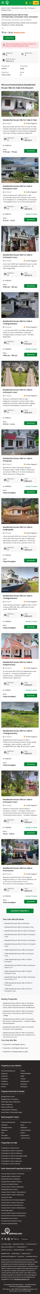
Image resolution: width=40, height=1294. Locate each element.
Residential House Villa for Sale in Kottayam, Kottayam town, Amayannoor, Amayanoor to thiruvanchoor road (19, 1035)
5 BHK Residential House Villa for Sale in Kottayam (18, 960)
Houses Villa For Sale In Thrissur (11, 1182)
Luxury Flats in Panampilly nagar (11, 1112)
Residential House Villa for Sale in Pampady (17, 459)
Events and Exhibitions (8, 1256)
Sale (8, 8)
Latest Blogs (15, 1254)
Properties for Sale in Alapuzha (11, 1161)
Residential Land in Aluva (9, 1189)
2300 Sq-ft (28, 891)
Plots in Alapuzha (7, 1104)
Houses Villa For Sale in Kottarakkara (13, 1208)
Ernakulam (4, 1079)
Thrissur (23, 1079)
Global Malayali (19, 1250)
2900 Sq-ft (28, 275)
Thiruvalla (4, 1135)
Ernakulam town (26, 1122)
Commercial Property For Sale (11, 1221)
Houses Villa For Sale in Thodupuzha (13, 1216)
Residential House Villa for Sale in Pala (20, 120)
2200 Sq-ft (28, 209)
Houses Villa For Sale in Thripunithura (13, 1192)
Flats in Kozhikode (7, 1107)
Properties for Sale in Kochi (10, 1148)
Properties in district (14, 1044)
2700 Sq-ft (28, 685)
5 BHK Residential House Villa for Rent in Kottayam (18, 984)
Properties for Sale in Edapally (11, 1158)
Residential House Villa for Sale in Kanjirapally (17, 528)
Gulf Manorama (6, 1250)
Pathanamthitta (26, 1073)
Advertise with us (31, 1256)
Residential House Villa (19, 8)
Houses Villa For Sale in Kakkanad (12, 1187)
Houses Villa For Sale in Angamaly (12, 1195)
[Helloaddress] (7, 3)
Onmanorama (31, 1244)
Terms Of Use (23, 1291)
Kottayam (31, 8)
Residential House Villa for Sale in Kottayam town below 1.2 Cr (20, 978)
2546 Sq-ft (28, 412)
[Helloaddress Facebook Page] (2, 1239)
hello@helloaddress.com (22, 1279)
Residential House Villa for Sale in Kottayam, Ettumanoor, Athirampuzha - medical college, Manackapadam (19, 1021)
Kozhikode (4, 1084)
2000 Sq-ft (28, 550)
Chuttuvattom (21, 1247)
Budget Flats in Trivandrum (10, 1099)
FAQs (29, 1291)
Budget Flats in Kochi (8, 1097)
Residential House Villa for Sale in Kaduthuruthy (17, 663)
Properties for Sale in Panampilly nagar (14, 1156)
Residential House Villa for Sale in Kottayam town (17, 187)
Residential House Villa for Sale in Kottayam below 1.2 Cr (20, 966)
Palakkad (4, 1081)
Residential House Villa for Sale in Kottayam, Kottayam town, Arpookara (18, 1028)
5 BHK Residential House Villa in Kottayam (19, 950)
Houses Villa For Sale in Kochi (10, 1176)
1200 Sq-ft (28, 140)
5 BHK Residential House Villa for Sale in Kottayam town (18, 972)
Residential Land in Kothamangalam (13, 1200)
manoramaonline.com (23, 1286)
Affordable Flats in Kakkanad (10, 1102)
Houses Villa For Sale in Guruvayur (12, 1203)
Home (3, 8)
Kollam (23, 1071)
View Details (31, 151)
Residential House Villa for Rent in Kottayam (20, 940)
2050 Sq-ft (28, 616)
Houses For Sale (6, 1197)
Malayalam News (19, 1244)
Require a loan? (19, 32)
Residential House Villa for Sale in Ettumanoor (17, 869)
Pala (2, 1133)
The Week (29, 1250)
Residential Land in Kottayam (10, 1179)
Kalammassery (26, 1130)
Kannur (3, 1087)
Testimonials (26, 1254)
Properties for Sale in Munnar (10, 1164)
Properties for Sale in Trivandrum (12, 1151)
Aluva (22, 1125)
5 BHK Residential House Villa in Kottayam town (19, 955)
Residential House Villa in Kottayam (17, 923)
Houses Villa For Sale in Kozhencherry (13, 1213)
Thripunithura (25, 1135)
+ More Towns (25, 1138)
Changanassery (6, 1127)
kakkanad (24, 1127)
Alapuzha (4, 1073)
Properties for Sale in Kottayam (11, 1153)
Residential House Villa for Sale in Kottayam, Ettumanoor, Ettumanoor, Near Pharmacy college (18, 1013)
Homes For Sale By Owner (9, 1184)
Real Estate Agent (7, 1210)
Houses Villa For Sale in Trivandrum (12, 1174)
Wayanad (24, 1084)
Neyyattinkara (5, 1138)
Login (36, 3)
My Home (21, 1256)
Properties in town (15, 1048)
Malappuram (25, 1081)
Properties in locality (15, 1052)
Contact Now (9, 38)
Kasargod (24, 1087)
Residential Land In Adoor (9, 1218)
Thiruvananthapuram (8, 1071)
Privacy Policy (13, 1291)
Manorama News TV (8, 1247)
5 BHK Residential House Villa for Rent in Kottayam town (18, 990)
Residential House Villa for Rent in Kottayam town (20, 945)
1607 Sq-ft (28, 344)
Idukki (22, 1076)
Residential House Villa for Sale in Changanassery (17, 322)
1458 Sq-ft (28, 753)
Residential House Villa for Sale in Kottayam (20, 931)
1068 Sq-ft (28, 481)
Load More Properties (19, 911)
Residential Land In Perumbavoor (12, 1205)
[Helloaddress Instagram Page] (8, 1239)
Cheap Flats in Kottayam (9, 1110)
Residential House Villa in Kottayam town (19, 927)
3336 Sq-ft (28, 822)
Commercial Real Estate (9, 1224)
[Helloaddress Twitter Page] (5, 1239)
